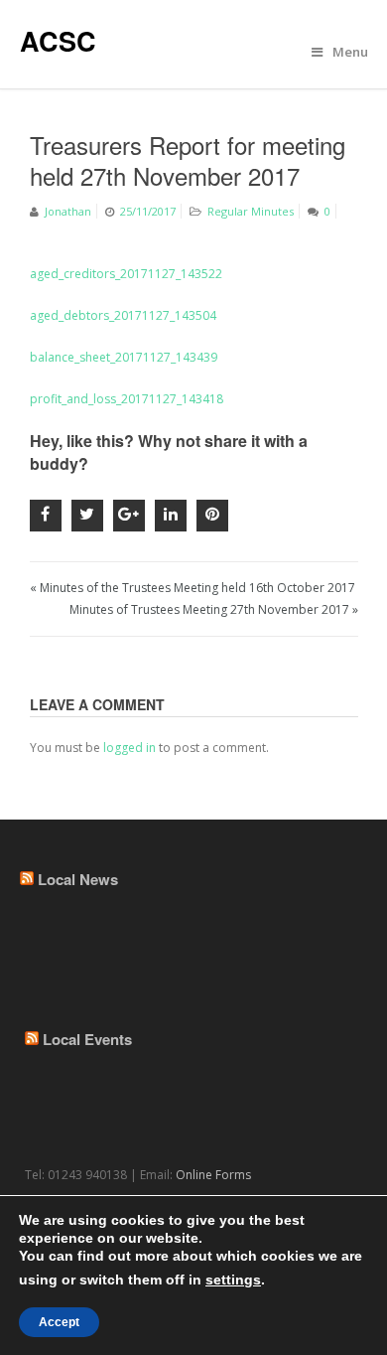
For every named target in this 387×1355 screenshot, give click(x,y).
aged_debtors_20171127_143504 (123, 315)
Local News (78, 879)
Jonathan (68, 211)
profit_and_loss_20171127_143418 (126, 398)
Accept (59, 1322)
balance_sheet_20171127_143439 (123, 357)
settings (233, 1279)
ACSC (58, 41)
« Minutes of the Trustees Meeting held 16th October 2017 (192, 587)
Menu (350, 52)
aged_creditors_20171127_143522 (126, 273)
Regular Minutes (250, 211)
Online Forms (213, 1174)
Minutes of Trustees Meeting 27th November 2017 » (213, 609)
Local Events (87, 1039)
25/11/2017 (148, 211)
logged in (129, 747)
